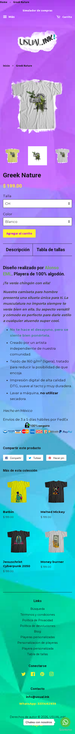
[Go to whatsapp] (65, 722)
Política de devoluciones (37, 626)
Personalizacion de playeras (37, 643)
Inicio (6, 65)
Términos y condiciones (37, 614)
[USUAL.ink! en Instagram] (51, 675)
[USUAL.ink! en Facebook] (33, 675)
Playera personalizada (37, 648)
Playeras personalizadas (37, 637)
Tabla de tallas (51, 249)
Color (7, 214)
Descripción (18, 249)
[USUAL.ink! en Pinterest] (42, 675)
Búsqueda (37, 609)
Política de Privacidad (37, 620)
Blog (37, 631)
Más (11, 17)
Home (3, 2)
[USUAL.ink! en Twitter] (23, 675)
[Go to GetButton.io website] (65, 730)
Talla (7, 196)
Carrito (67, 17)
